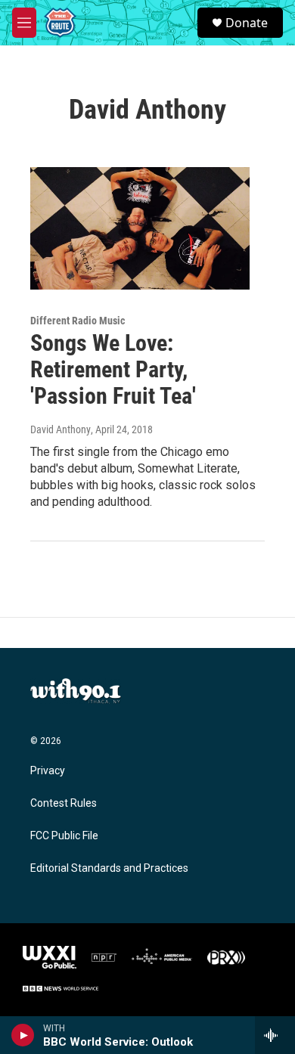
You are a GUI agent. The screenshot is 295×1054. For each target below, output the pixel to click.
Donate (246, 22)
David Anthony (60, 429)
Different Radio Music (77, 321)
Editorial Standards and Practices (109, 868)
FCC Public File (64, 836)
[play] (23, 1035)
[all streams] (275, 1035)
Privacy (47, 771)
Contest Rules (63, 803)
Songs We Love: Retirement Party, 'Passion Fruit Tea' (113, 369)
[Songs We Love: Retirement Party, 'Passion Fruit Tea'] (140, 228)
